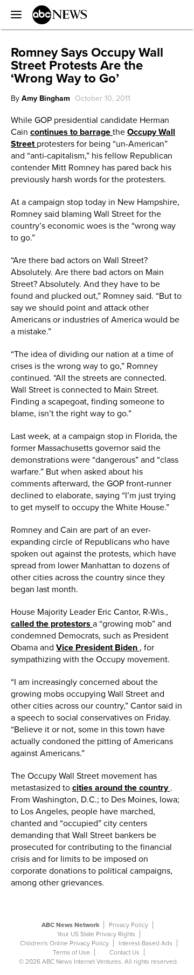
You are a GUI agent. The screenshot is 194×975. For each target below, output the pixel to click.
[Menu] (13, 14)
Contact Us (124, 952)
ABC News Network (70, 925)
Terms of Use (71, 952)
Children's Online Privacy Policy (64, 943)
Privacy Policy (128, 925)
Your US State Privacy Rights (96, 934)
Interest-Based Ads (145, 943)
